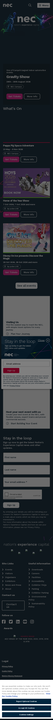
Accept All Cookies (26, 708)
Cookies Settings (26, 715)
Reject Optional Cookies (26, 701)
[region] (26, 699)
